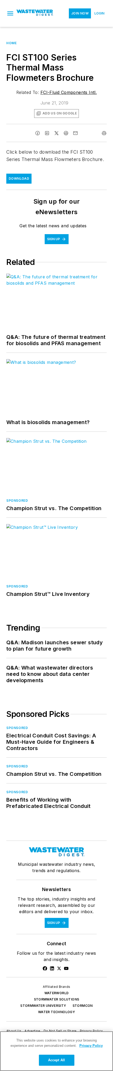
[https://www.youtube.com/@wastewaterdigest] (66, 968)
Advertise (32, 1031)
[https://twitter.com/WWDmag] (59, 968)
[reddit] (66, 133)
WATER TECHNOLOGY (56, 1012)
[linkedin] (47, 133)
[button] (10, 13)
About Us (13, 1031)
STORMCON (83, 1006)
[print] (104, 133)
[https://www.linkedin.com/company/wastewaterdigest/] (52, 968)
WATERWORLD (56, 993)
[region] (56, 1051)
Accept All (56, 1060)
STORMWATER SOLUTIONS (56, 999)
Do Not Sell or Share (60, 1031)
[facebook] (37, 133)
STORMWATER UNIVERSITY (43, 1006)
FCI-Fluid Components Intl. (68, 92)
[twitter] (56, 133)
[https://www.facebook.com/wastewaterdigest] (45, 968)
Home (11, 43)
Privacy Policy (91, 1031)
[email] (75, 133)
